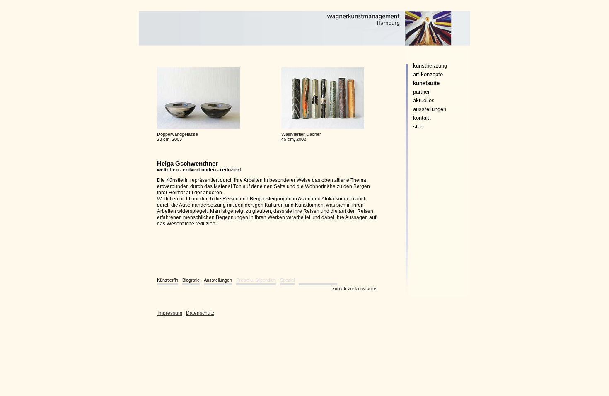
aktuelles (424, 100)
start (418, 126)
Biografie (191, 280)
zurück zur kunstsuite (354, 288)
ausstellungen (429, 109)
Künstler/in (167, 280)
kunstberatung (430, 66)
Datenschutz (200, 313)
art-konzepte (428, 74)
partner (421, 92)
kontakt (422, 118)
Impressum (169, 313)
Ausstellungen (218, 280)
